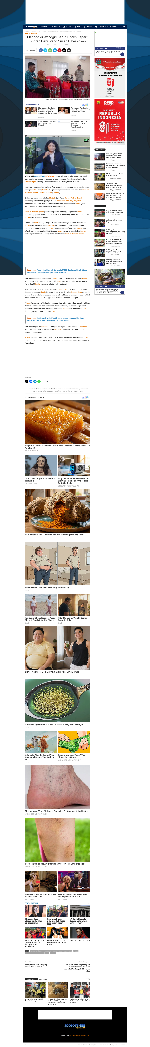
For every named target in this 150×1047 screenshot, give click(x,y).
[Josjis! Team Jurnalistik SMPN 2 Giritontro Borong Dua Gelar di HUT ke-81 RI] (80, 990)
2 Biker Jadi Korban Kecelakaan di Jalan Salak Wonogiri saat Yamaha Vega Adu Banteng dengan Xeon (57, 1001)
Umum (45, 27)
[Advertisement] (57, 252)
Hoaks (33, 190)
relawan (52, 953)
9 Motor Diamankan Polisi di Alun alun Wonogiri (34, 1000)
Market (88, 27)
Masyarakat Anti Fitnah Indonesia (38, 193)
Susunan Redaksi (82, 1044)
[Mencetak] (69, 50)
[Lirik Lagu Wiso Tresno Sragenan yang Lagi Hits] (99, 253)
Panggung (101, 27)
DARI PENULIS (43, 979)
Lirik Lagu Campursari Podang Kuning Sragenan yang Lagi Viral (114, 261)
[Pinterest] (59, 50)
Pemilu (45, 190)
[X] (45, 50)
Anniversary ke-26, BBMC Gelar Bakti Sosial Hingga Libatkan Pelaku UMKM (114, 155)
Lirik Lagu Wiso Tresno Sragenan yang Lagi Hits (113, 251)
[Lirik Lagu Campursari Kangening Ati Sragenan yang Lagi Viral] (99, 233)
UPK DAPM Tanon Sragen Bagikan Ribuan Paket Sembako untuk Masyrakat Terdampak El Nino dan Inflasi (77, 968)
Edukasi (114, 27)
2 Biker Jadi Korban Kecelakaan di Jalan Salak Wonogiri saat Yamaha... (114, 185)
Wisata (68, 27)
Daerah (56, 27)
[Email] (64, 50)
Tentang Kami (93, 1044)
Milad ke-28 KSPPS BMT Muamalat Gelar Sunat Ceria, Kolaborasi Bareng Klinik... (115, 241)
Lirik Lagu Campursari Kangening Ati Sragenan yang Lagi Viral (115, 231)
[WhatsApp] (50, 50)
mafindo (75, 951)
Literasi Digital (30, 182)
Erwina (66, 289)
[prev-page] (87, 979)
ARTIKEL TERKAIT (31, 979)
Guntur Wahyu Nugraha (74, 198)
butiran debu (76, 292)
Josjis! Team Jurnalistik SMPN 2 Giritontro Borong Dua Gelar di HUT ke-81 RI (80, 1000)
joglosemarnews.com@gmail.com (79, 1035)
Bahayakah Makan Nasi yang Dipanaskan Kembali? (36, 966)
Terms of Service (103, 1044)
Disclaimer (122, 1044)
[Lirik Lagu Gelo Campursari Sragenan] (99, 223)
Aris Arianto (54, 45)
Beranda (27, 31)
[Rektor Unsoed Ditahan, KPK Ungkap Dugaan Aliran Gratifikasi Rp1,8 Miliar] (99, 196)
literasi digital (68, 951)
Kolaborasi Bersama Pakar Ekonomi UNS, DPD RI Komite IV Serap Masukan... (115, 165)
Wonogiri (39, 31)
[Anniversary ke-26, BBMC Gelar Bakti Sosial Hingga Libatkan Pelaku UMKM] (99, 156)
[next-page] (89, 979)
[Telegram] (55, 50)
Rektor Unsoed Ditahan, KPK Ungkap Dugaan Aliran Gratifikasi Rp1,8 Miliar (115, 195)
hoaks (59, 201)
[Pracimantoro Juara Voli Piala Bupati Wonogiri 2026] (99, 213)
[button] (124, 27)
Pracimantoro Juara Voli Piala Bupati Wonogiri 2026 (114, 211)
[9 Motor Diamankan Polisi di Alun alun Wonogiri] (35, 990)
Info (78, 27)
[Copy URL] (74, 50)
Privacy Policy (113, 1044)
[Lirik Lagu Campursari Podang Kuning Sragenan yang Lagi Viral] (99, 262)
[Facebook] (41, 50)
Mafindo (56, 193)
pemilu (83, 231)
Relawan (85, 190)
